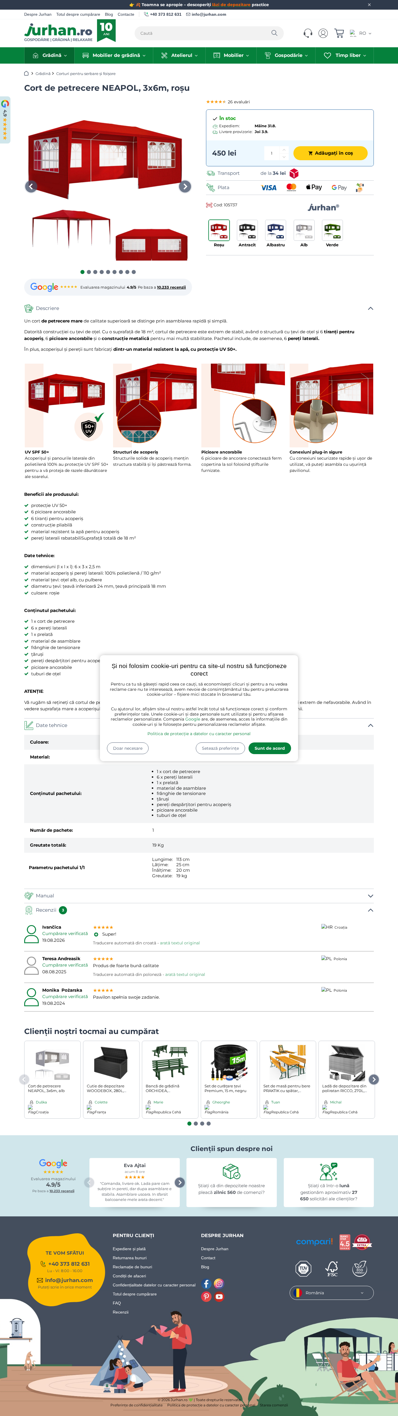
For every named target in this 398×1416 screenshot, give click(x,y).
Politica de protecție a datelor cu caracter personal (199, 733)
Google (192, 719)
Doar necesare (127, 748)
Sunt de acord (270, 748)
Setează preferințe (220, 748)
